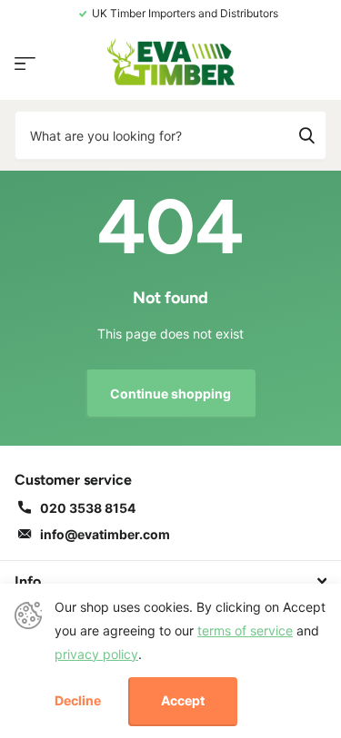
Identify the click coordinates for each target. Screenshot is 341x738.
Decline (78, 701)
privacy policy (96, 654)
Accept (183, 700)
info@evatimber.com (105, 534)
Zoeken (306, 135)
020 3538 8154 (87, 508)
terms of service (245, 630)
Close (170, 581)
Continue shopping (170, 393)
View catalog (25, 64)
